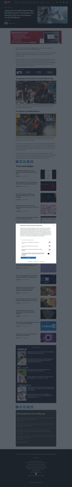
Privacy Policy (42, 261)
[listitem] (36, 240)
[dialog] (36, 243)
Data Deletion (30, 261)
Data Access (36, 261)
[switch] (49, 242)
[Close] (54, 226)
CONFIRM (28, 257)
